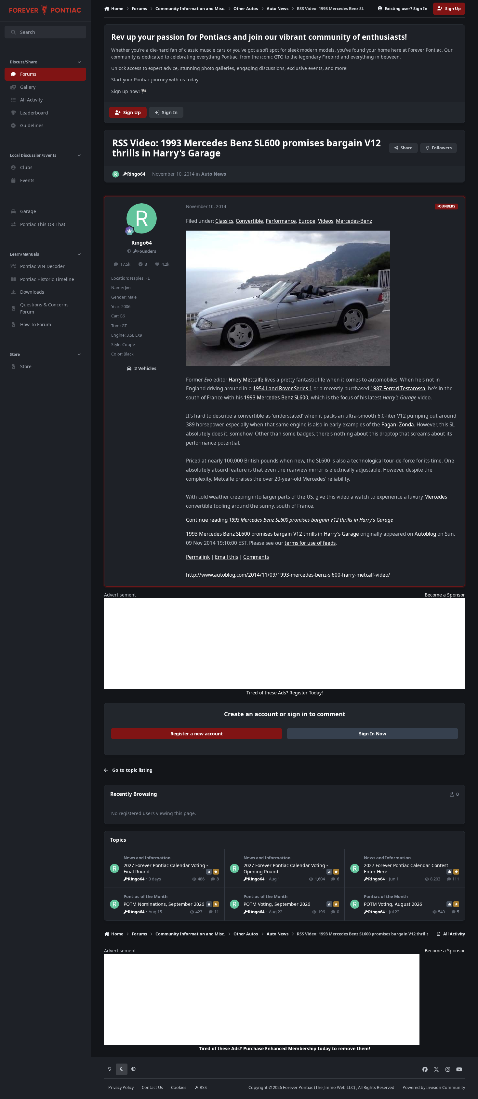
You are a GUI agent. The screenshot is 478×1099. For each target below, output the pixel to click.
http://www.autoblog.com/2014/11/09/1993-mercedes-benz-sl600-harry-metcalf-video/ (288, 574)
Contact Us (152, 1087)
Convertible (249, 221)
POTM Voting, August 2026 (393, 904)
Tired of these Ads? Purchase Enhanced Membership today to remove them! (284, 1048)
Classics (224, 221)
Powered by (434, 1087)
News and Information (147, 858)
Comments (256, 557)
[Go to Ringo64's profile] (115, 174)
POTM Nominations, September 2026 (164, 904)
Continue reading (289, 519)
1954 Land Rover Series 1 (282, 388)
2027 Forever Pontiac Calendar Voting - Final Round (166, 868)
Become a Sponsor (445, 595)
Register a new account (196, 733)
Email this (226, 557)
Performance (281, 221)
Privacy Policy (121, 1087)
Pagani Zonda (397, 424)
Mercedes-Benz (354, 221)
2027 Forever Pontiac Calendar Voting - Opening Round (286, 868)
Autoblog (425, 533)
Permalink (198, 557)
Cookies (178, 1087)
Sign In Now (372, 733)
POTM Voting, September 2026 (277, 904)
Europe (307, 221)
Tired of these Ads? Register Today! (284, 693)
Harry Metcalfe (246, 379)
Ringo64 (141, 242)
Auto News (213, 174)
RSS (203, 1087)
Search (27, 32)
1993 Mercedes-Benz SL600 (276, 397)
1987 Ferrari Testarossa (397, 388)
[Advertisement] (284, 643)
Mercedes (435, 496)
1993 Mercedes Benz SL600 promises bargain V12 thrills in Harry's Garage (272, 533)
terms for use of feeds (310, 543)
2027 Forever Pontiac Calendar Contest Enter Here (406, 868)
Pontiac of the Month (145, 896)
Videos (325, 221)
